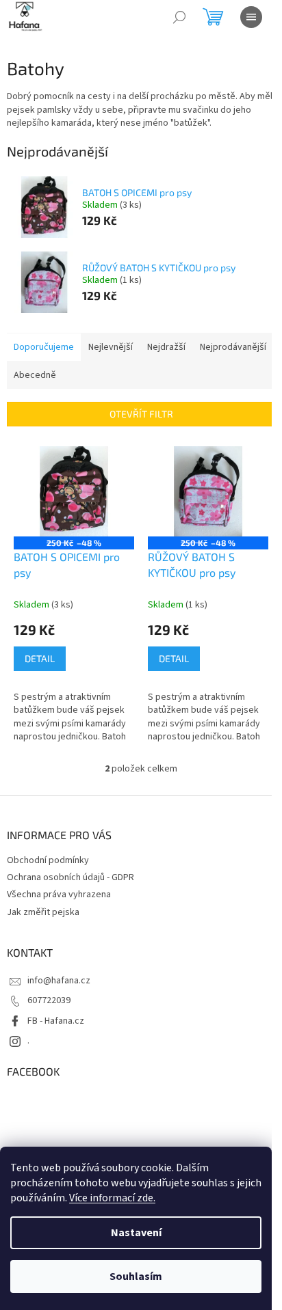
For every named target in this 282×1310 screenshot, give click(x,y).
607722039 (48, 1000)
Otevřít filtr (141, 414)
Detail (40, 658)
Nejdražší (166, 347)
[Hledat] (179, 17)
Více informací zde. (112, 1197)
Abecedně (35, 375)
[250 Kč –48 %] (74, 491)
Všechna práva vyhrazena (59, 894)
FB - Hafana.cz (55, 1021)
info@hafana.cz (58, 980)
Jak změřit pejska (43, 912)
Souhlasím (136, 1276)
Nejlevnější (110, 347)
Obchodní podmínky (48, 860)
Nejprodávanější (233, 347)
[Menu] (251, 17)
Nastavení (136, 1232)
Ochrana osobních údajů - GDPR (70, 877)
